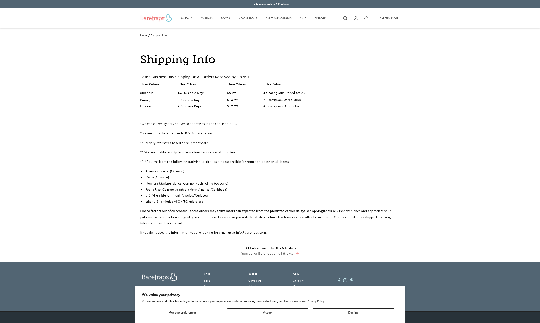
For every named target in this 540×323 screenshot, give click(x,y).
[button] (345, 18)
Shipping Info (159, 35)
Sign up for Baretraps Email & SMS (268, 253)
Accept (268, 312)
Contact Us (254, 280)
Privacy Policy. (316, 301)
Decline (353, 312)
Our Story (298, 280)
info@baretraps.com (251, 233)
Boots (207, 280)
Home (143, 35)
